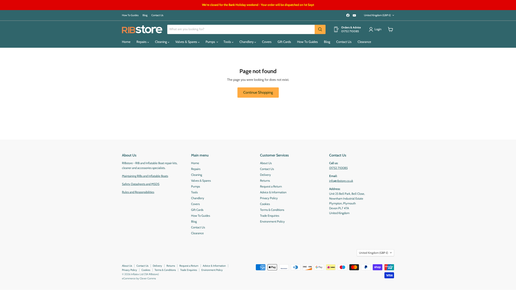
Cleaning (161, 42)
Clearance (364, 42)
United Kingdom (377, 15)
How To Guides (130, 15)
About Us (266, 163)
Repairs (141, 42)
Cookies (265, 204)
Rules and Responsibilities (138, 192)
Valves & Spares (186, 42)
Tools (228, 42)
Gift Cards (284, 42)
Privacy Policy (269, 198)
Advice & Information (273, 192)
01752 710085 (338, 168)
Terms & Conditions (272, 210)
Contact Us (157, 15)
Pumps (211, 42)
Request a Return (271, 186)
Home (126, 42)
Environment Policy (272, 221)
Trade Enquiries (269, 216)
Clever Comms (148, 278)
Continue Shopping (258, 92)
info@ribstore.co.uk (341, 181)
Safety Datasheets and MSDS (140, 184)
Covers (267, 42)
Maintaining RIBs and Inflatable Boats (145, 176)
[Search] (320, 29)
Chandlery (246, 42)
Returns (265, 180)
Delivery (265, 175)
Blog (145, 15)
